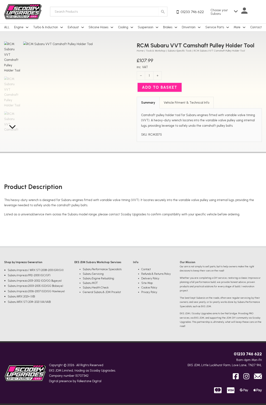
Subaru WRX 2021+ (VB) (21, 296)
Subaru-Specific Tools (179, 50)
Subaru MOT (90, 283)
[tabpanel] (199, 125)
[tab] (148, 102)
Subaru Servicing (93, 273)
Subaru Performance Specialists (102, 269)
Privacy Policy (149, 292)
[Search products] (163, 11)
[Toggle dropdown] (27, 27)
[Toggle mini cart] (258, 11)
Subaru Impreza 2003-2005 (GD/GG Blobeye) (35, 285)
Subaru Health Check (96, 287)
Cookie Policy (149, 287)
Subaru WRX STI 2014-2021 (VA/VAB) (29, 301)
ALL (7, 27)
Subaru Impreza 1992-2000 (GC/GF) (29, 275)
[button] (123, 47)
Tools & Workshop (155, 50)
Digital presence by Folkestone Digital (75, 381)
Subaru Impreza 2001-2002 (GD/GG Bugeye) (35, 280)
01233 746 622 (248, 353)
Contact (256, 27)
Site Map (147, 283)
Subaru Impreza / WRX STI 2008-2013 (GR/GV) (36, 270)
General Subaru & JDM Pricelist (102, 292)
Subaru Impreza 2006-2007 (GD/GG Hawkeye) (36, 291)
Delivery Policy (150, 278)
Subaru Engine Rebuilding (98, 278)
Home (140, 50)
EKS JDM (55, 370)
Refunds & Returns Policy (156, 273)
